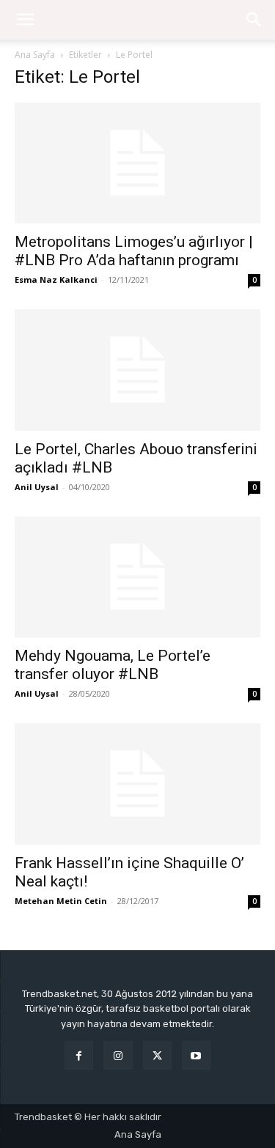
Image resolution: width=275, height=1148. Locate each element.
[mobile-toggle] (24, 20)
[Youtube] (196, 1055)
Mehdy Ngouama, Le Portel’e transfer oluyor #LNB (112, 665)
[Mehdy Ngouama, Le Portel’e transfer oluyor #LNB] (137, 576)
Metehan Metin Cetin (61, 900)
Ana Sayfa (35, 54)
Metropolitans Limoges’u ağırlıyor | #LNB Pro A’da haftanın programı (134, 251)
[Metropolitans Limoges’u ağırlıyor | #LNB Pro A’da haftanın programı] (137, 163)
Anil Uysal (37, 486)
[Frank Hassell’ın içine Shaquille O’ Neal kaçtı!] (137, 783)
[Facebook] (79, 1055)
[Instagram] (117, 1055)
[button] (254, 20)
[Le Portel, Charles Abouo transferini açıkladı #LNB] (137, 369)
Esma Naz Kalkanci (56, 279)
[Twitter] (157, 1055)
